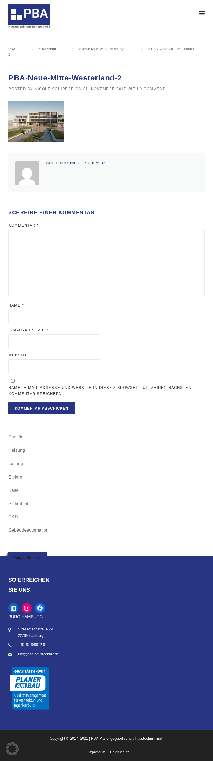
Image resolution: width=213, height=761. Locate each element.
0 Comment (152, 89)
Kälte (13, 490)
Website (18, 355)
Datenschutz (119, 752)
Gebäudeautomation (28, 530)
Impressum (96, 752)
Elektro (15, 477)
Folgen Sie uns (27, 557)
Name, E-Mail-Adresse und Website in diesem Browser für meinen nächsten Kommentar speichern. (99, 391)
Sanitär (15, 437)
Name (16, 305)
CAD (13, 517)
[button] (12, 749)
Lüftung (15, 463)
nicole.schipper (54, 89)
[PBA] (29, 16)
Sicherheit (18, 503)
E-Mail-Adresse (28, 330)
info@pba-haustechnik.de (38, 654)
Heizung (16, 450)
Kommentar (23, 225)
